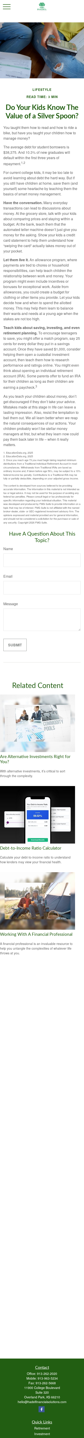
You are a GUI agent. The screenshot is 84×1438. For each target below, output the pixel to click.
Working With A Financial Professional (36, 934)
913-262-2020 (47, 1373)
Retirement (42, 1428)
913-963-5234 (48, 1378)
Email (8, 576)
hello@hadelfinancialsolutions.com (42, 1402)
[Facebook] (42, 1409)
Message (10, 603)
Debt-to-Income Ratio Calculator (30, 848)
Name (8, 548)
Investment (42, 1434)
